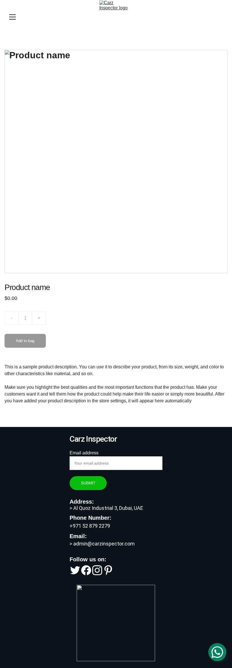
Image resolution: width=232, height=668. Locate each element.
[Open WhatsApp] (217, 652)
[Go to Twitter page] (75, 570)
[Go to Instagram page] (97, 570)
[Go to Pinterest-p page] (108, 570)
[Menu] (12, 17)
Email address (84, 452)
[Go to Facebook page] (86, 570)
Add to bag (25, 340)
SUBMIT (88, 483)
